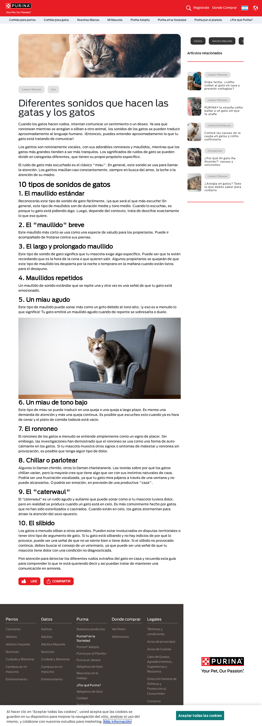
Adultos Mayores (53, 644)
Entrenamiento (16, 679)
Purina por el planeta (208, 19)
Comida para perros (22, 19)
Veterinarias (120, 636)
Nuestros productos (91, 629)
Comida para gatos (56, 19)
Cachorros (13, 629)
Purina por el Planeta (91, 653)
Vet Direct (119, 629)
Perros (12, 619)
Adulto (198, 41)
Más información (117, 721)
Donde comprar (126, 619)
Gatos (46, 619)
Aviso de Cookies (159, 649)
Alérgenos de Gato (90, 666)
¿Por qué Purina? (241, 19)
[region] (131, 715)
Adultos (11, 636)
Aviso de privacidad (161, 641)
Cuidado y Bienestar (20, 659)
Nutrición (12, 652)
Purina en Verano (89, 660)
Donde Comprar (224, 7)
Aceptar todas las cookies (200, 715)
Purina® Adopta (88, 647)
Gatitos (46, 629)
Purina (82, 619)
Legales (154, 619)
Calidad (82, 698)
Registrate (201, 7)
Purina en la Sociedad (172, 19)
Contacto (154, 701)
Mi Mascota (114, 19)
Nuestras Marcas (88, 19)
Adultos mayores (222, 41)
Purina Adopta (140, 19)
